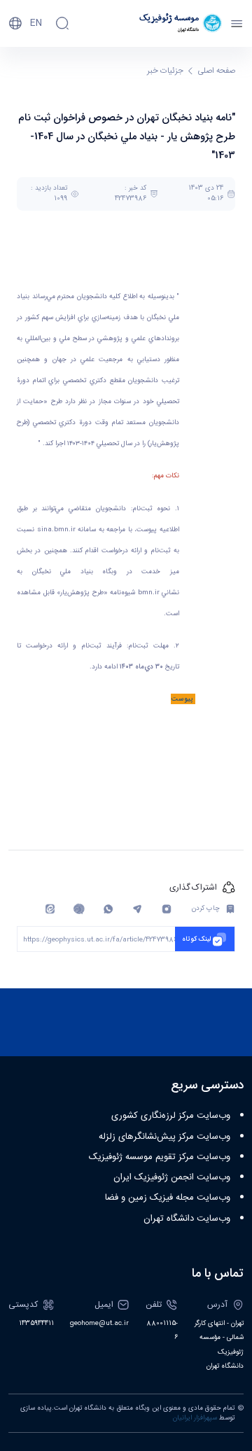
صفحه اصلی (216, 71)
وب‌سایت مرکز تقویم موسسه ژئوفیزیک (159, 1157)
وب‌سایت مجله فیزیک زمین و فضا (167, 1197)
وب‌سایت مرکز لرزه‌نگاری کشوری (170, 1115)
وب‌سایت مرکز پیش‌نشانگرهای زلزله (164, 1136)
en (36, 23)
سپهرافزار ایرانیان (195, 1418)
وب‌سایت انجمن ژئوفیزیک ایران (171, 1177)
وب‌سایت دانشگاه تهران (187, 1218)
